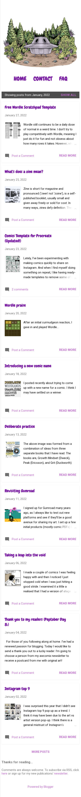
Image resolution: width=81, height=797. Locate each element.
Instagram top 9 (17, 688)
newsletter (60, 773)
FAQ (63, 78)
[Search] (75, 11)
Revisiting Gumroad (20, 490)
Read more (67, 155)
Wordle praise (15, 305)
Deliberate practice (20, 426)
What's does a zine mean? (24, 171)
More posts (41, 751)
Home (20, 78)
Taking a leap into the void (25, 555)
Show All (68, 95)
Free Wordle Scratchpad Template (30, 107)
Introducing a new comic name (28, 365)
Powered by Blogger (40, 787)
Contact (42, 78)
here (4, 773)
